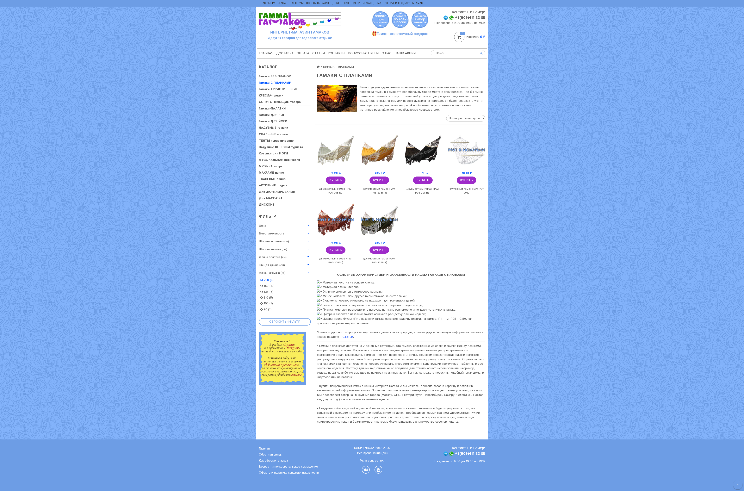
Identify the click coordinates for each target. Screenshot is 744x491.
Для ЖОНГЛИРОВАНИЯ (277, 192)
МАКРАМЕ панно (271, 173)
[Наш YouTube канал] (378, 469)
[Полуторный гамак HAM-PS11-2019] (466, 149)
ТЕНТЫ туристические (276, 141)
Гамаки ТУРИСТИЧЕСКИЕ (278, 89)
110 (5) (268, 297)
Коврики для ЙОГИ (273, 153)
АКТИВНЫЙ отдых (273, 185)
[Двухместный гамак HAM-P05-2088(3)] (379, 149)
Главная (266, 53)
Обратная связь (270, 454)
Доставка (285, 53)
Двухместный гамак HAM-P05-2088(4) (379, 260)
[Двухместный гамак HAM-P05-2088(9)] (423, 149)
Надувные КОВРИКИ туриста (281, 147)
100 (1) (268, 303)
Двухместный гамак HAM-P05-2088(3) (379, 191)
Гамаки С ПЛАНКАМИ (275, 83)
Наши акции (405, 53)
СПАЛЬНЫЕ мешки (273, 134)
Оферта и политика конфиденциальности (289, 472)
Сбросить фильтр (284, 322)
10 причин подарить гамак (404, 3)
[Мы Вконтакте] (367, 469)
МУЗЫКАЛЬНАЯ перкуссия (279, 160)
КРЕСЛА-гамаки (271, 95)
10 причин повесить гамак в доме (316, 3)
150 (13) (269, 286)
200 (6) (268, 280)
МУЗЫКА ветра (270, 166)
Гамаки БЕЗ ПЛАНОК (275, 76)
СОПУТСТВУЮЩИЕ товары (280, 102)
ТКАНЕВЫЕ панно (272, 179)
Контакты (336, 53)
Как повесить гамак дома (362, 3)
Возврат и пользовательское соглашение (288, 466)
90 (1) (267, 309)
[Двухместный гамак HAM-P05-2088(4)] (379, 219)
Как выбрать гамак (274, 3)
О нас (386, 53)
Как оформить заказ (273, 460)
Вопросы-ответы (363, 53)
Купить (335, 180)
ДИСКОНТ (267, 204)
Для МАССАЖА (270, 198)
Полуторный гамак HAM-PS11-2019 (466, 191)
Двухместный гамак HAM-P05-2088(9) (423, 191)
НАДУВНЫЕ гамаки (273, 128)
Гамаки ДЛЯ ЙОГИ (273, 121)
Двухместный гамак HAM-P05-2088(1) (335, 260)
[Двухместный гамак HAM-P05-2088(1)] (335, 219)
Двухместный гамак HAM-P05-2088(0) (335, 191)
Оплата (303, 53)
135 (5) (268, 292)
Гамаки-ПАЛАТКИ (272, 108)
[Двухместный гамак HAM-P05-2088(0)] (335, 149)
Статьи (318, 53)
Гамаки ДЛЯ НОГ (272, 115)
